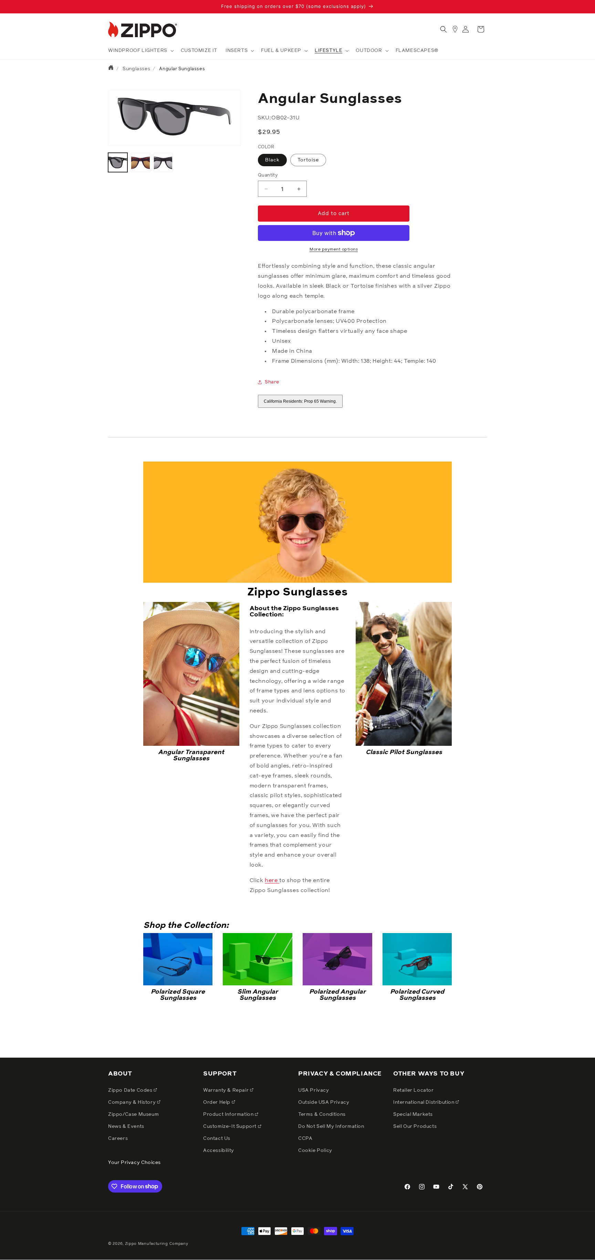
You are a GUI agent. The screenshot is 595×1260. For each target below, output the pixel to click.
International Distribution (424, 1102)
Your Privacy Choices (134, 1162)
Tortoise (308, 160)
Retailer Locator (413, 1090)
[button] (140, 50)
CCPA (305, 1138)
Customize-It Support (230, 1126)
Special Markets (413, 1114)
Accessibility (218, 1150)
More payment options (334, 249)
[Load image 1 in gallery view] (117, 162)
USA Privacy (313, 1090)
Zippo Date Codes (131, 1090)
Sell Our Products (415, 1126)
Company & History (132, 1102)
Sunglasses (136, 68)
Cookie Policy (315, 1150)
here (272, 880)
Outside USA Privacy (323, 1102)
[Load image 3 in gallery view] (140, 162)
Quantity (268, 175)
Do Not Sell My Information (331, 1126)
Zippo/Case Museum (133, 1114)
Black (272, 160)
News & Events (126, 1126)
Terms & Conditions (322, 1114)
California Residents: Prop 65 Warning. (300, 401)
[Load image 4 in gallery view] (163, 162)
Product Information (229, 1114)
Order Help (217, 1102)
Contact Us (216, 1138)
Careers (118, 1138)
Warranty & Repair (226, 1090)
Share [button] (272, 382)
